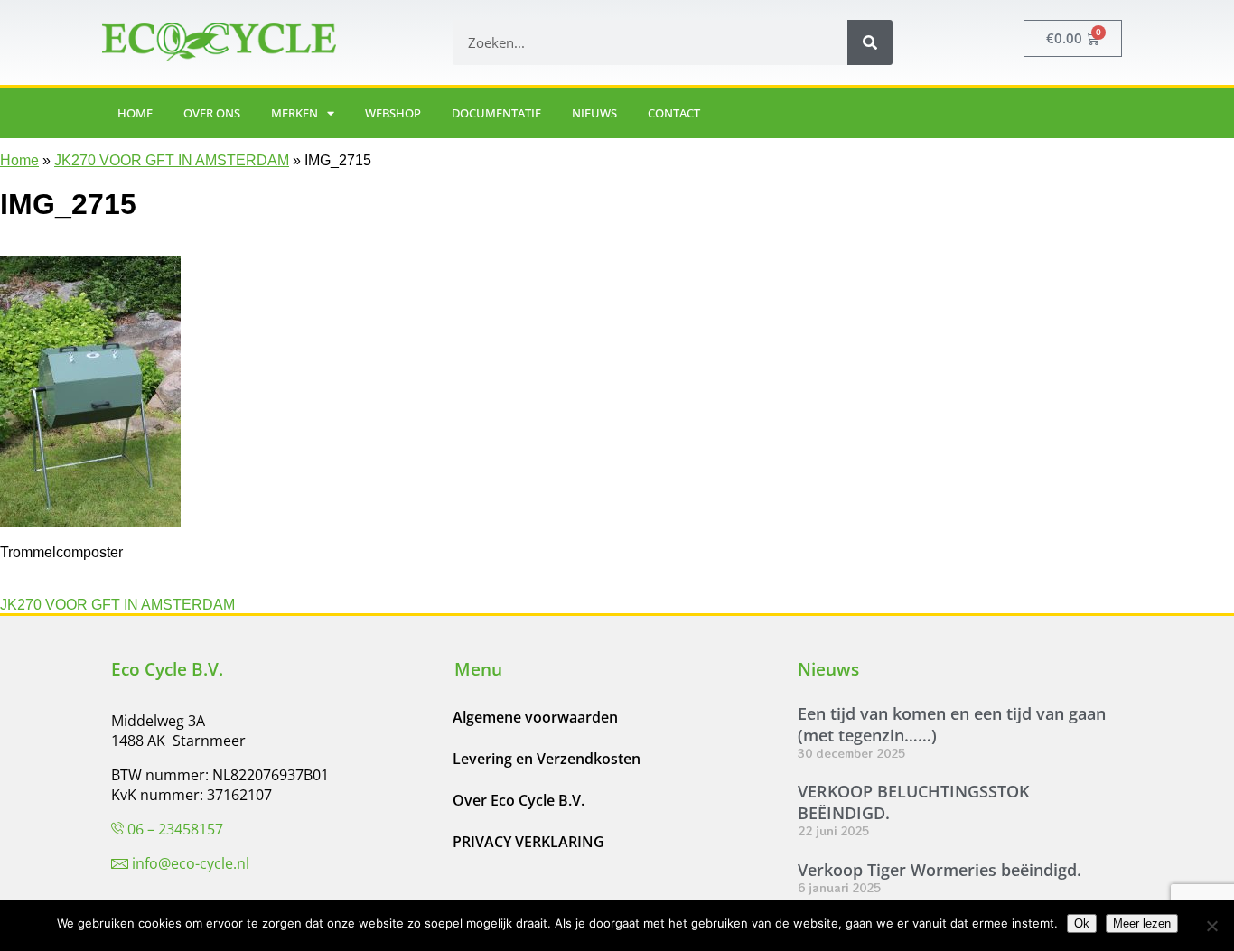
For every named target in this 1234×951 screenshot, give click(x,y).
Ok (1081, 923)
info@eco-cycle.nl (190, 863)
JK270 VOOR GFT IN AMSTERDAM (171, 160)
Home (135, 113)
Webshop (393, 113)
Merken (294, 113)
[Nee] (1211, 926)
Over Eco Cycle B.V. (518, 800)
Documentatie (496, 113)
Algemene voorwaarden (535, 717)
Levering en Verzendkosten (546, 759)
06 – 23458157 (175, 829)
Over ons (211, 113)
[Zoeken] (870, 42)
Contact (674, 113)
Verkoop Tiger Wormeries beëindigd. (939, 870)
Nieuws (594, 113)
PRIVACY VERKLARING (528, 842)
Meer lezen (1142, 923)
